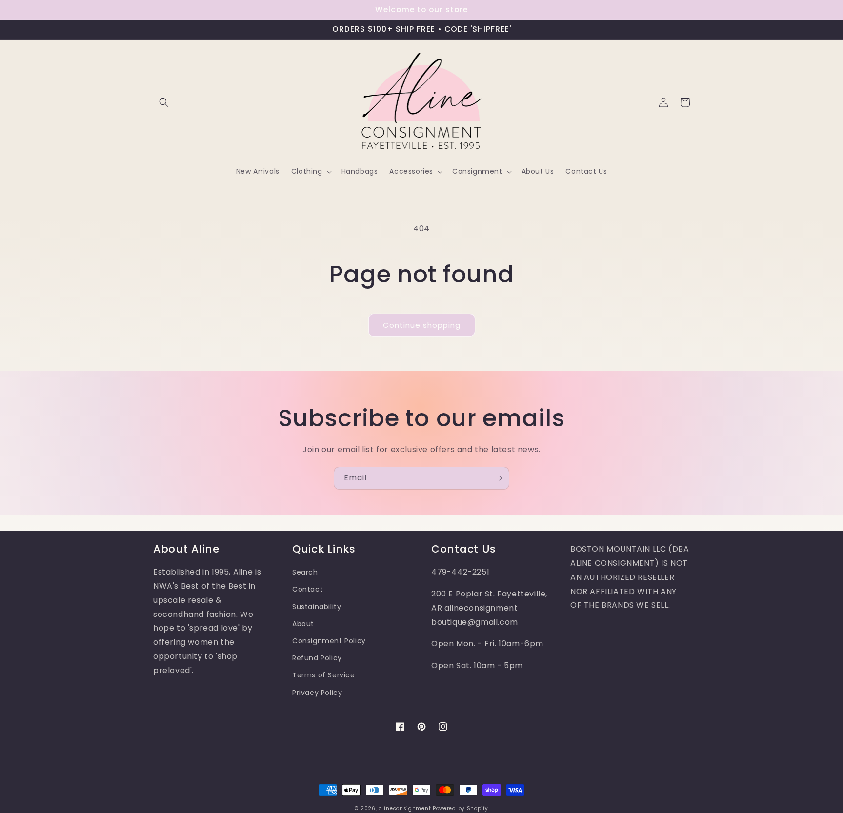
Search (305, 572)
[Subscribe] (498, 478)
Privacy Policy (317, 692)
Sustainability (316, 607)
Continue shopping (422, 325)
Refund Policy (317, 658)
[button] (164, 102)
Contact (307, 589)
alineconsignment (405, 808)
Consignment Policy (329, 641)
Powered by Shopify (460, 808)
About (303, 624)
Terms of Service (323, 675)
